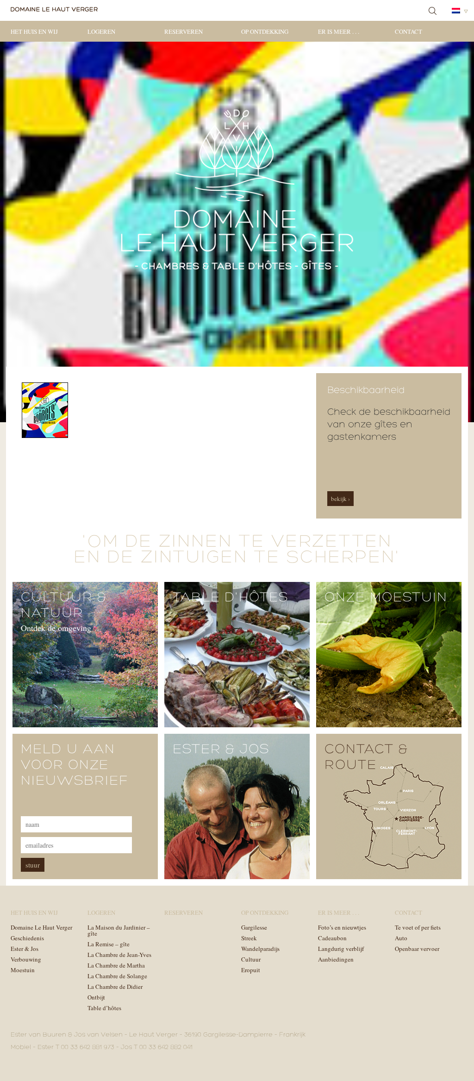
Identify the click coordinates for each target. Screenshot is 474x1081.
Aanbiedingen (336, 959)
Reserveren (183, 31)
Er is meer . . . (338, 31)
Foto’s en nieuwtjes (342, 927)
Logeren (101, 31)
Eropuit (250, 970)
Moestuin (23, 970)
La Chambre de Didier (115, 986)
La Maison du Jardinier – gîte (118, 930)
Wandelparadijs (260, 948)
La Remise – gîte (108, 944)
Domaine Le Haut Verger (41, 927)
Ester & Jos (24, 948)
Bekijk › (340, 498)
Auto (401, 938)
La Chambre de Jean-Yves (119, 954)
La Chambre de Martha (116, 965)
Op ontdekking (264, 31)
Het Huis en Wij (34, 31)
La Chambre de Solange (117, 976)
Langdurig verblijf (341, 948)
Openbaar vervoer (417, 948)
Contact (408, 31)
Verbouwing (26, 959)
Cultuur (251, 959)
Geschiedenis (27, 938)
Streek (249, 938)
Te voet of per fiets (418, 927)
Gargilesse (254, 927)
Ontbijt (96, 997)
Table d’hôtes (104, 1008)
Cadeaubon (332, 938)
